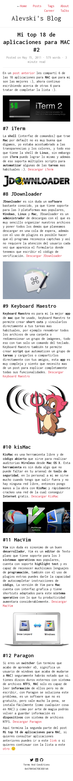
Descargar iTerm (40, 169)
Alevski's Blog (36, 18)
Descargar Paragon (27, 721)
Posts (37, 6)
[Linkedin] (36, 760)
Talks (64, 11)
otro (6, 749)
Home (21, 6)
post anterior (24, 73)
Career (49, 11)
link (53, 740)
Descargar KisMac (44, 496)
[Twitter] (32, 760)
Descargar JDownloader (44, 256)
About (64, 6)
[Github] (41, 760)
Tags (51, 6)
